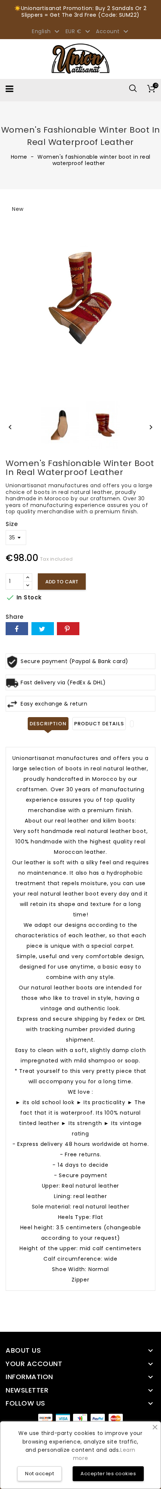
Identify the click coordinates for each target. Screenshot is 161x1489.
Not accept (39, 1473)
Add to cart (61, 581)
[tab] (132, 723)
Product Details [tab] (99, 723)
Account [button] (113, 31)
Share (17, 628)
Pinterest (68, 628)
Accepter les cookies (108, 1473)
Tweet (42, 628)
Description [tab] (48, 723)
